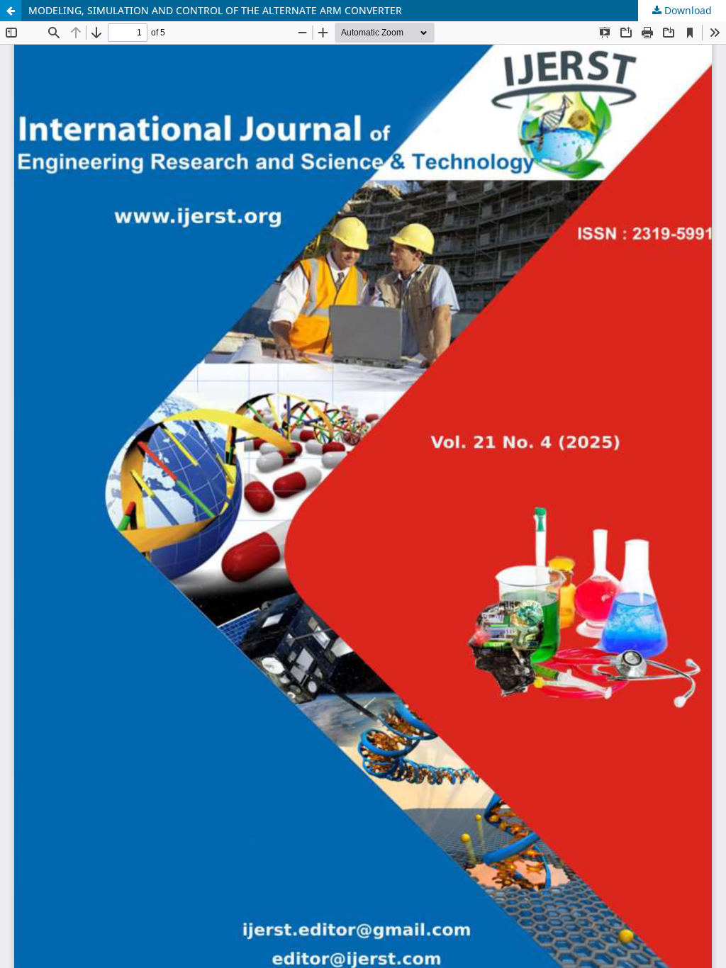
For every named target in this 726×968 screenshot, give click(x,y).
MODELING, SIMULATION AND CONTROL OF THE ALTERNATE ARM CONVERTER (215, 10)
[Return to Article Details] (10, 10)
